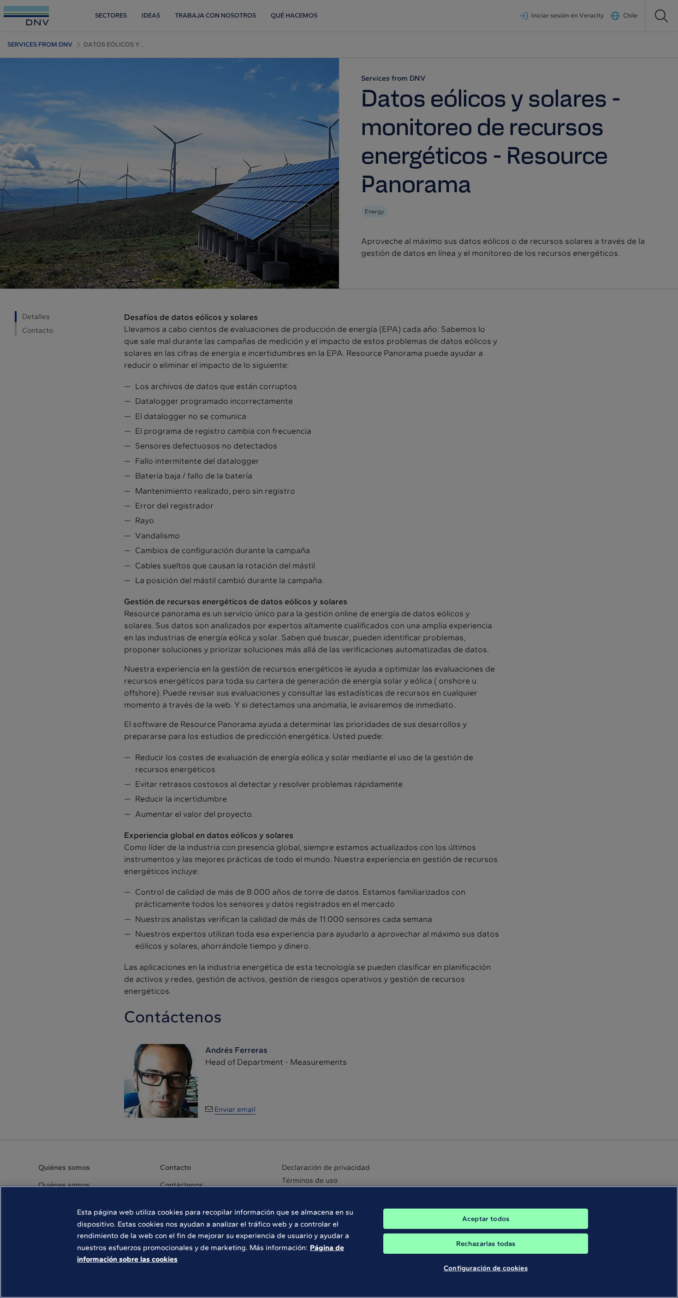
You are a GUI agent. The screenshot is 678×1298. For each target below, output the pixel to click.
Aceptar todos (485, 1219)
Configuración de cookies (486, 1268)
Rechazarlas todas (486, 1243)
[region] (339, 1242)
